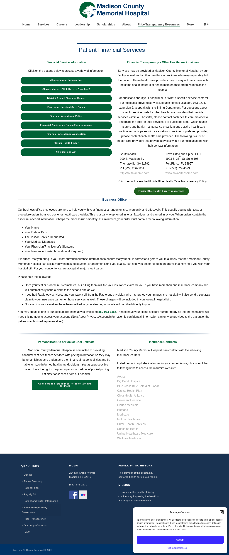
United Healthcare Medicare (135, 433)
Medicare (123, 414)
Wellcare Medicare (129, 438)
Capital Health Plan (129, 390)
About (126, 24)
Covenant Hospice (129, 400)
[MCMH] (114, 10)
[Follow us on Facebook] (73, 494)
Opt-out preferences (177, 548)
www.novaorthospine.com (181, 173)
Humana (122, 409)
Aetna (121, 376)
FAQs (27, 531)
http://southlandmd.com (134, 173)
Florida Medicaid (127, 405)
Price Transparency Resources (159, 24)
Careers (62, 24)
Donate (28, 474)
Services (43, 24)
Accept (180, 539)
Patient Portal (31, 487)
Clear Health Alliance (130, 395)
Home (26, 24)
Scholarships (106, 24)
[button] (222, 512)
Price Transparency (35, 518)
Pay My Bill (30, 494)
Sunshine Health (127, 428)
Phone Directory (33, 481)
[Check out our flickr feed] (83, 494)
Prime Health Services (131, 424)
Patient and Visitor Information (41, 500)
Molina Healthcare (128, 419)
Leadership (82, 24)
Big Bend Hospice (128, 381)
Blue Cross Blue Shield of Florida (138, 386)
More (190, 24)
